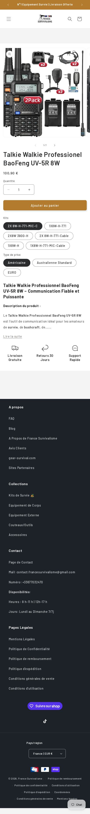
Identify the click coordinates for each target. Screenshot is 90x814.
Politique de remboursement (30, 659)
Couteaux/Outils (21, 525)
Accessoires (18, 535)
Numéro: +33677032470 (26, 582)
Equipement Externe (24, 515)
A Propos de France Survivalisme (33, 438)
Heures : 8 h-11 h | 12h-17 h (28, 602)
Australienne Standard (54, 262)
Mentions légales (67, 798)
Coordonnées (62, 792)
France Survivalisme (30, 778)
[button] (9, 19)
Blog (12, 428)
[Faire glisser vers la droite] (54, 145)
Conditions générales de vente (31, 678)
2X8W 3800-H (18, 236)
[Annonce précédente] (8, 5)
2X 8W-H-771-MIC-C (23, 226)
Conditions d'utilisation (26, 688)
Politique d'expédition (25, 669)
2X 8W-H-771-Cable (54, 236)
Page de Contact (21, 562)
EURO (12, 272)
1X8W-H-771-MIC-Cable (47, 245)
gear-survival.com (22, 458)
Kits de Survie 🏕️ (21, 495)
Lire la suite (12, 336)
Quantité (9, 181)
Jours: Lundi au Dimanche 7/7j (31, 611)
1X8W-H (13, 245)
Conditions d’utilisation (66, 785)
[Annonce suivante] (82, 5)
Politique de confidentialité (31, 785)
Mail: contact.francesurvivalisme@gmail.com (42, 572)
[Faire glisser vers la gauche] (35, 145)
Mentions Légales (22, 639)
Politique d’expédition (37, 792)
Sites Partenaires (21, 468)
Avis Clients (17, 448)
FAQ (11, 418)
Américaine (17, 262)
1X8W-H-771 (57, 226)
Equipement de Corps (25, 505)
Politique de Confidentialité (29, 649)
